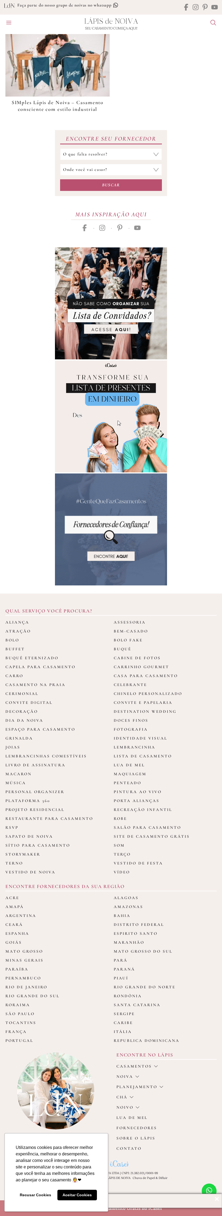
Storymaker (22, 854)
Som (119, 845)
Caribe (123, 1022)
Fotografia (131, 729)
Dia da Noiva (24, 720)
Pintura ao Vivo (138, 791)
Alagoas (126, 897)
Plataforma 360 (27, 800)
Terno (14, 863)
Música (15, 782)
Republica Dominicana (146, 1040)
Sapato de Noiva (29, 836)
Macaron (18, 773)
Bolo (12, 640)
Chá (122, 1097)
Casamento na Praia (35, 684)
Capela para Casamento (40, 666)
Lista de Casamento (143, 756)
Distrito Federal (139, 924)
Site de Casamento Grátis (152, 836)
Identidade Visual (140, 738)
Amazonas (128, 906)
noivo (124, 1107)
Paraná (124, 969)
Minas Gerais (24, 960)
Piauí (121, 978)
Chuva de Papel (144, 1178)
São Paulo (20, 1013)
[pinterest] (205, 8)
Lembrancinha (134, 747)
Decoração (21, 711)
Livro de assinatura (35, 765)
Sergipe (124, 1013)
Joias (12, 747)
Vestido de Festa (138, 863)
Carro (14, 675)
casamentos (134, 1066)
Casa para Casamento (146, 675)
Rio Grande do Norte (144, 987)
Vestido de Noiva (30, 872)
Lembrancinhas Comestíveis (46, 756)
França (16, 1031)
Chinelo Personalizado (148, 693)
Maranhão (129, 942)
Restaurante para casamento (49, 818)
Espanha (17, 933)
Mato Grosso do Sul (143, 951)
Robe (120, 818)
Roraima (17, 1004)
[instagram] (195, 8)
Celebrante (130, 684)
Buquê (122, 649)
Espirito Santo (136, 933)
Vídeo (122, 872)
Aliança (17, 622)
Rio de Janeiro (26, 987)
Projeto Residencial (34, 809)
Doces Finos (131, 720)
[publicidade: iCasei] (111, 416)
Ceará (14, 924)
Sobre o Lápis (135, 1138)
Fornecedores (136, 1127)
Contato (129, 1148)
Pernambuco (23, 978)
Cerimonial (21, 693)
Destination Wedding (145, 711)
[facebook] (186, 8)
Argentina (20, 915)
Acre (12, 897)
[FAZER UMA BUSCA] (211, 23)
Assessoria (130, 622)
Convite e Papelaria (143, 702)
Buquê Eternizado (31, 657)
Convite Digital (29, 702)
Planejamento (136, 1086)
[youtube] (214, 8)
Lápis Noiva (111, 21)
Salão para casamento (147, 827)
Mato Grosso (24, 951)
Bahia (122, 915)
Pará (121, 960)
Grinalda (19, 738)
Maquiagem (130, 773)
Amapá (14, 906)
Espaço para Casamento (40, 729)
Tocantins (20, 1022)
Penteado (127, 782)
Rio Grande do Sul (32, 995)
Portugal (19, 1040)
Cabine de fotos (137, 657)
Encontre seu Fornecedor (111, 138)
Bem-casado (131, 631)
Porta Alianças (136, 800)
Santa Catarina (137, 1004)
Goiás (13, 942)
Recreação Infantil (143, 809)
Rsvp (11, 827)
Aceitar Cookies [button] (77, 1195)
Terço (122, 854)
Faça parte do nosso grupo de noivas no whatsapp (65, 5)
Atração (18, 631)
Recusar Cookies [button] (35, 1195)
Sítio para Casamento (37, 845)
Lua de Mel (129, 765)
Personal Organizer (34, 791)
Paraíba (16, 969)
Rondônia (128, 995)
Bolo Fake (128, 640)
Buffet (15, 649)
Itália (123, 1031)
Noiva (124, 1076)
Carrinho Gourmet (141, 666)
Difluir (163, 1178)
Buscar (111, 185)
